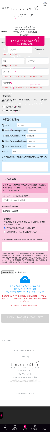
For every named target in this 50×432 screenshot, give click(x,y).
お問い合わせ (8, 135)
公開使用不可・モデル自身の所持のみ (21, 231)
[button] (46, 4)
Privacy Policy (25, 357)
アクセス (7, 130)
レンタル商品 (8, 111)
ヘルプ (6, 124)
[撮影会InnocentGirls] (25, 363)
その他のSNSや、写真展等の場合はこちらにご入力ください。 (24, 158)
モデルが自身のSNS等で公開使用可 (20, 228)
